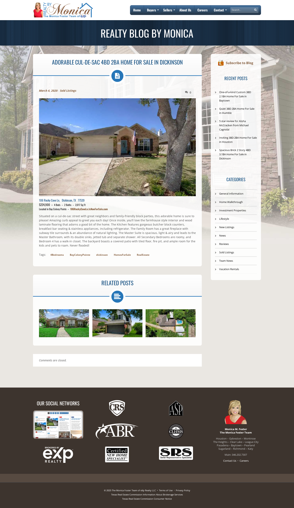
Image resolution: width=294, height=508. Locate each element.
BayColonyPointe (80, 254)
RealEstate (143, 254)
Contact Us (229, 460)
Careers (244, 460)
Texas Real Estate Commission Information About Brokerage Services (147, 494)
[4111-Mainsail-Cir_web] (64, 323)
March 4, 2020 (48, 90)
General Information (231, 193)
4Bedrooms (57, 254)
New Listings (226, 227)
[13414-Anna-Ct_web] (171, 323)
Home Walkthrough (231, 202)
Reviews (224, 244)
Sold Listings (68, 90)
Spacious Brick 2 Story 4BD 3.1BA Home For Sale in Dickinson (235, 154)
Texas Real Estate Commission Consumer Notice (147, 498)
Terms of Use (166, 490)
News (222, 235)
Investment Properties (232, 210)
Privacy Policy (183, 490)
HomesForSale (122, 254)
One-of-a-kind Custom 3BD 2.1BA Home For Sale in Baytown (235, 96)
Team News (226, 260)
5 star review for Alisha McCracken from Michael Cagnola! (234, 125)
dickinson (102, 254)
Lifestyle (224, 219)
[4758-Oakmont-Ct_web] (117, 323)
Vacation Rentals (229, 269)
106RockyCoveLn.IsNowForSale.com (89, 209)
